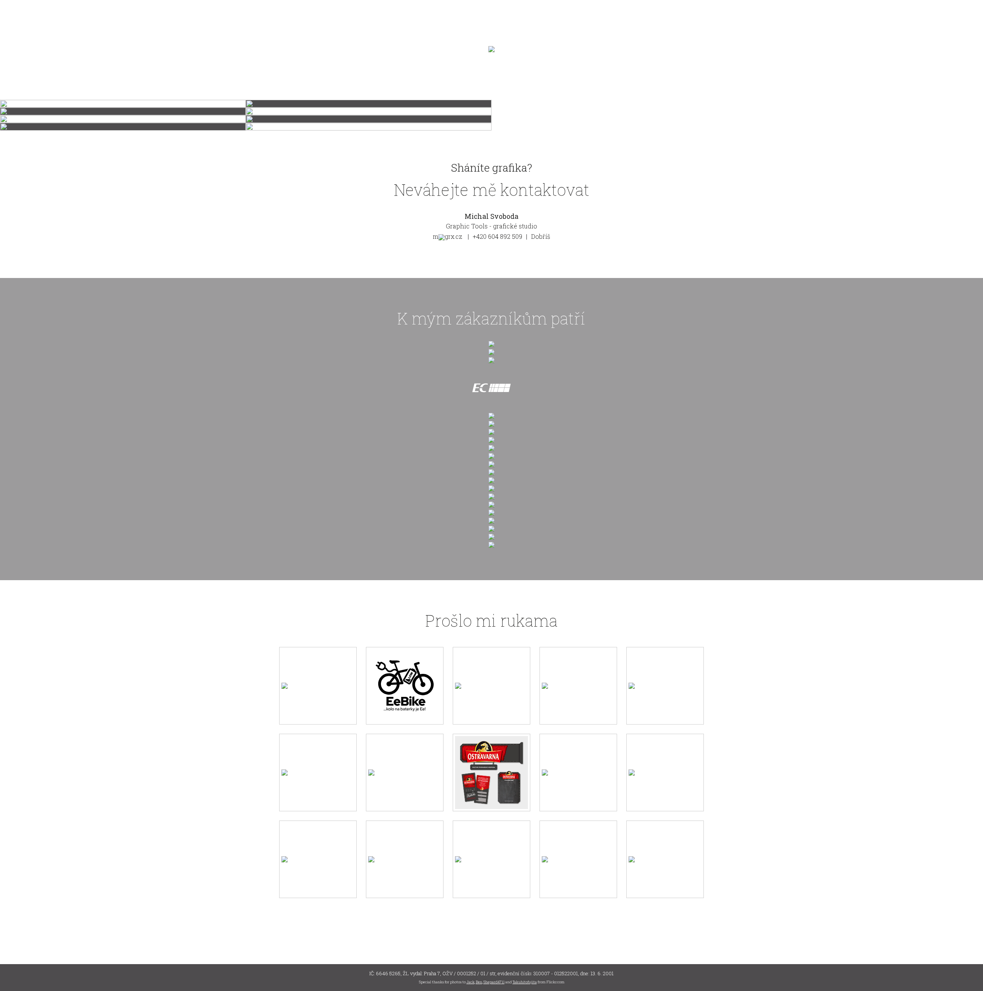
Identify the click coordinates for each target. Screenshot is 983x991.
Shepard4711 (494, 981)
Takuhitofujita (525, 981)
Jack (471, 981)
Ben (479, 981)
